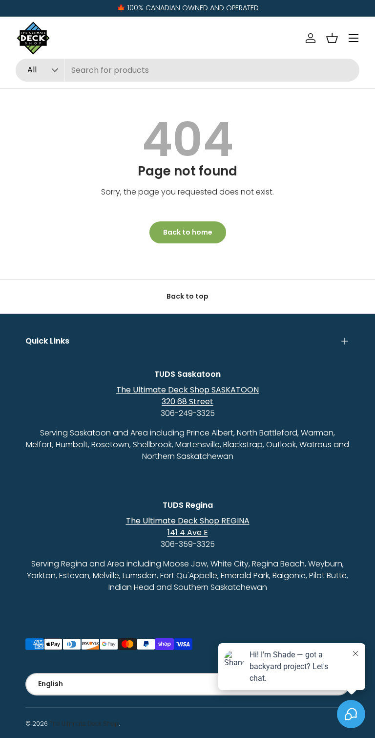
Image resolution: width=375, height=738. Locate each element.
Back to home (187, 232)
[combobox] (187, 70)
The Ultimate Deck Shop (84, 723)
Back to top (187, 296)
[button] (332, 38)
